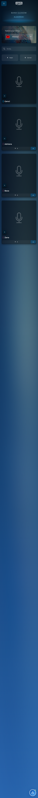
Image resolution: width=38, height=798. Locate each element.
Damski (29, 57)
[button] (4, 3)
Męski (11, 57)
